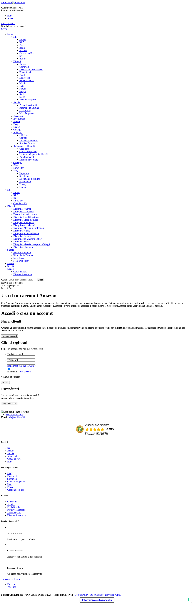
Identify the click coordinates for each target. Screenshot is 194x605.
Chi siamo (12, 501)
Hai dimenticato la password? (21, 366)
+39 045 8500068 (14, 414)
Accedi (10, 18)
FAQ (9, 473)
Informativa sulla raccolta (97, 600)
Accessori (12, 456)
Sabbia (10, 453)
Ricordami (12, 371)
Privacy (11, 487)
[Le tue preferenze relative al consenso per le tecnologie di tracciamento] (189, 600)
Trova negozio (14, 512)
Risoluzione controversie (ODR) (105, 594)
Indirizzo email (15, 354)
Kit (8, 448)
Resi (9, 484)
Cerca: (4, 279)
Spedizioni (12, 479)
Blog (9, 15)
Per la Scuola (13, 507)
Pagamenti (12, 476)
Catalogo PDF (14, 459)
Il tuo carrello (7, 23)
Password (12, 360)
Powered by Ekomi (11, 579)
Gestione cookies (15, 489)
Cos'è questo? (24, 371)
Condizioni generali (16, 481)
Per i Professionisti (16, 510)
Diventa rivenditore (16, 515)
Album (10, 450)
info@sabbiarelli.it (16, 417)
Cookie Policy (81, 594)
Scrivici (11, 504)
